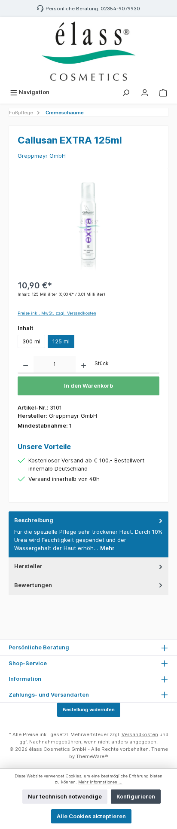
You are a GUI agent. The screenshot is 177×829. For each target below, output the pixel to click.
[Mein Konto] (144, 92)
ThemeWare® (92, 756)
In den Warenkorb (88, 385)
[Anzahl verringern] (26, 364)
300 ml (31, 341)
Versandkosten (140, 734)
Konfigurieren (135, 796)
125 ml (61, 341)
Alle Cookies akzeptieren (91, 816)
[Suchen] (125, 92)
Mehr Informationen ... (100, 782)
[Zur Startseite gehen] (88, 51)
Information (25, 679)
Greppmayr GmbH (42, 156)
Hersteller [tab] (28, 566)
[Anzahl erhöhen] (84, 364)
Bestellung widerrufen (89, 710)
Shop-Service (28, 663)
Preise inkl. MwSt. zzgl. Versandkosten (57, 313)
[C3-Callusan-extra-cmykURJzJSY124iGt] (88, 225)
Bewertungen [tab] (33, 585)
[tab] (88, 534)
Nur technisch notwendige (65, 796)
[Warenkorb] (163, 92)
